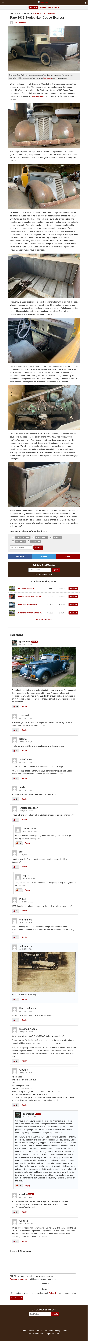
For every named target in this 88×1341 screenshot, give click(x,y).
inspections (47, 78)
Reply (24, 706)
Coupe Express (22, 538)
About (23, 1331)
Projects (20, 541)
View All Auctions (44, 620)
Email (44, 1289)
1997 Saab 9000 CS (25, 588)
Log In (43, 7)
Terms (64, 1331)
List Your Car (53, 7)
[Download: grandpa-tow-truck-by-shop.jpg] (44, 991)
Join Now (33, 7)
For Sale (37, 13)
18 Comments (49, 13)
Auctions (39, 1331)
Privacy (57, 1331)
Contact (31, 1331)
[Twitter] (39, 1323)
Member (34, 641)
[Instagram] (49, 1323)
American (35, 541)
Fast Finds (48, 1331)
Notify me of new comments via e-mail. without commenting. (45, 1293)
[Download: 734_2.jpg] (44, 686)
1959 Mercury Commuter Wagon (31, 613)
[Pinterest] (44, 1323)
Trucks (57, 538)
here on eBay (37, 96)
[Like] (14, 706)
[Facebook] (34, 1323)
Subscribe (53, 1293)
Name (44, 1284)
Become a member (18, 1279)
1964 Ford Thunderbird (27, 605)
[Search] (85, 2)
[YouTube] (54, 1323)
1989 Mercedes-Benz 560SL (29, 596)
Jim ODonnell (20, 23)
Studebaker (41, 538)
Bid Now (73, 588)
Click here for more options (44, 574)
